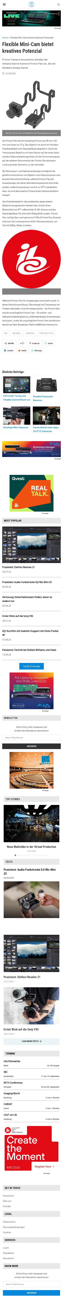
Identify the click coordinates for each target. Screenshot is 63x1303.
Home (5, 37)
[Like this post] (23, 343)
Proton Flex (46, 333)
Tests (9, 861)
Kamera (30, 333)
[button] (6, 830)
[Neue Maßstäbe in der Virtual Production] (31, 823)
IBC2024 (16, 333)
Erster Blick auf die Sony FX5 (17, 616)
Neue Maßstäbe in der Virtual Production (31, 847)
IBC (5, 333)
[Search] (58, 4)
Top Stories (12, 799)
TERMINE (10, 1053)
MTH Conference (13, 1082)
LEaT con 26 (10, 1114)
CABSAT (8, 1104)
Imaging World (12, 1093)
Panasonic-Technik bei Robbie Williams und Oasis (29, 650)
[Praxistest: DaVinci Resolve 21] (31, 953)
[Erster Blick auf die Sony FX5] (31, 1005)
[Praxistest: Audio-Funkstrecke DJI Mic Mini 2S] (31, 899)
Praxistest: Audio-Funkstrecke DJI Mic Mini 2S (27, 582)
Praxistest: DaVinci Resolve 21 (18, 567)
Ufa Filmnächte (12, 1061)
